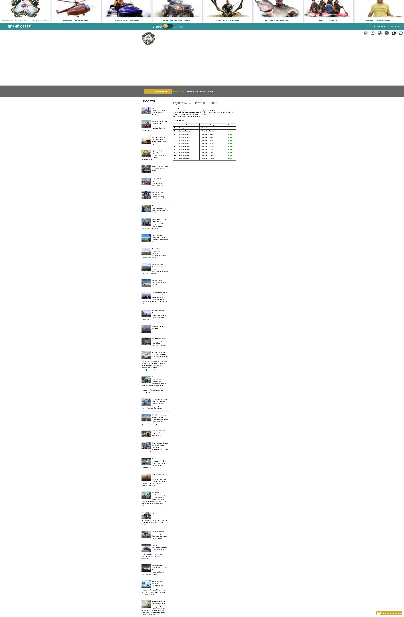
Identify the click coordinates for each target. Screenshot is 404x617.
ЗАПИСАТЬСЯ (158, 91)
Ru (399, 26)
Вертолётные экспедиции (185, 100)
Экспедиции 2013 (198, 100)
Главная (175, 100)
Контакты (390, 26)
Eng (396, 26)
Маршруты (381, 26)
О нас (373, 26)
